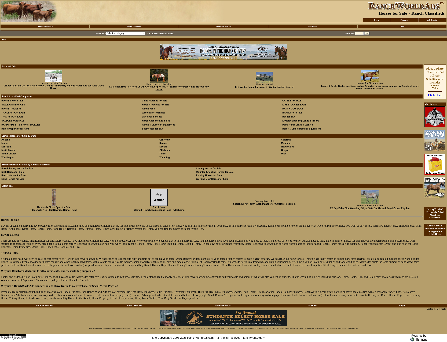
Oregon (285, 150)
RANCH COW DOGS (293, 108)
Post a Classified (134, 26)
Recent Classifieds (45, 26)
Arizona (5, 139)
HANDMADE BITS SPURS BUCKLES (20, 124)
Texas (162, 153)
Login (402, 26)
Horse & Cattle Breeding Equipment (301, 128)
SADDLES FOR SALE (12, 120)
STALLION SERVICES (13, 104)
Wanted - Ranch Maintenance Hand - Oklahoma (159, 210)
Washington (7, 157)
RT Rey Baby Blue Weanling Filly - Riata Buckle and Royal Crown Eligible (369, 208)
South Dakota (8, 153)
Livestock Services (152, 116)
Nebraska (6, 146)
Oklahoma (164, 150)
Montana (285, 143)
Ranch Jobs (148, 108)
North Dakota (8, 150)
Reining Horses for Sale (209, 175)
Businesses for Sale (152, 128)
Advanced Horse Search (163, 33)
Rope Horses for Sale (12, 179)
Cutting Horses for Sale (208, 168)
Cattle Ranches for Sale (154, 100)
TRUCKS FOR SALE (12, 116)
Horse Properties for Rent (15, 128)
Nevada (163, 146)
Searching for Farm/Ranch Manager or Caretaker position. (264, 204)
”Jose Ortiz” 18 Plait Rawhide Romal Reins (53, 210)
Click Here (435, 95)
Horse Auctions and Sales (156, 120)
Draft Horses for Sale (12, 172)
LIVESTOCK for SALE (294, 104)
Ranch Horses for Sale (13, 175)
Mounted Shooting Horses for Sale (214, 172)
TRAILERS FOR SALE (13, 112)
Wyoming (164, 157)
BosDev (6, 339)
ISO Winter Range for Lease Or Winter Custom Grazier (264, 87)
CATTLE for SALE (292, 100)
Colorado (286, 139)
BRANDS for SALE (292, 112)
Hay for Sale (289, 116)
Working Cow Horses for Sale (212, 179)
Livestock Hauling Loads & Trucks (300, 120)
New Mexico (287, 146)
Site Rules (312, 26)
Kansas (163, 143)
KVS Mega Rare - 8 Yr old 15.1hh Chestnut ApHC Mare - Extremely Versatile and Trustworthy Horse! (159, 88)
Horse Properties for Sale (155, 104)
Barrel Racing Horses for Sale (17, 168)
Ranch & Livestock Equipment (158, 124)
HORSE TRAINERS (11, 108)
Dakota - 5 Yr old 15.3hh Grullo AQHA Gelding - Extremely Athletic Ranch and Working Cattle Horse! (53, 87)
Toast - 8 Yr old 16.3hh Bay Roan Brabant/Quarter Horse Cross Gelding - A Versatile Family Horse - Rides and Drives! (370, 87)
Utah (283, 153)
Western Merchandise (153, 112)
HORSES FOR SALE (12, 100)
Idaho (4, 143)
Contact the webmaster (436, 309)
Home (376, 20)
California (164, 139)
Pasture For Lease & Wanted (297, 124)
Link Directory (433, 20)
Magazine (405, 20)
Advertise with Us (223, 26)
